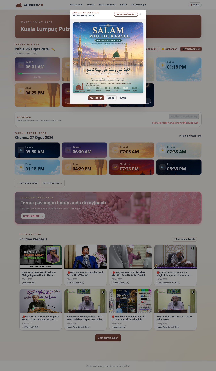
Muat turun (96, 97)
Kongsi (111, 97)
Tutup (123, 97)
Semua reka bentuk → (126, 14)
